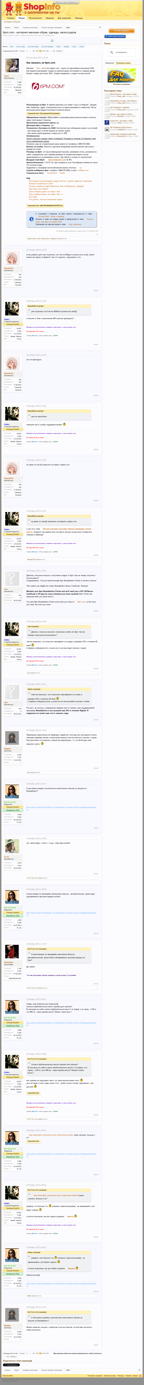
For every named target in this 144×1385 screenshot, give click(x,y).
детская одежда (47, 46)
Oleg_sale (121, 96)
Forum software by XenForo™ (21, 1379)
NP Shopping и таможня (119, 107)
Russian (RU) (8, 1376)
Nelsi (38, 238)
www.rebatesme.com (57, 160)
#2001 (96, 290)
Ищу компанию (75, 224)
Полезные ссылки (123, 63)
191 (54, 51)
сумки (81, 46)
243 (20, 595)
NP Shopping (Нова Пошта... (121, 127)
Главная (10, 18)
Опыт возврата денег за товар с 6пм (44, 192)
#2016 (96, 1115)
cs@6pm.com (83, 170)
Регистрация (121, 30)
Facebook (51, 173)
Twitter (62, 173)
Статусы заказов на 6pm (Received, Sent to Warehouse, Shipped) (56, 186)
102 (44, 51)
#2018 (96, 1237)
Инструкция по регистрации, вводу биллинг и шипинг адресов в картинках (60, 181)
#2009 (96, 720)
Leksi (39, 35)
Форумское (109, 63)
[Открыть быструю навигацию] (100, 27)
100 (37, 51)
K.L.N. (6, 857)
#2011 (96, 828)
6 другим (53, 238)
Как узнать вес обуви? (38, 189)
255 (20, 274)
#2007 (96, 611)
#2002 (96, 344)
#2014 (96, 984)
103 (47, 51)
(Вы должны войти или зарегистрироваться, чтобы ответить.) (77, 1353)
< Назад (21, 51)
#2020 (96, 1345)
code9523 (121, 130)
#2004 (96, 449)
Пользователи (35, 18)
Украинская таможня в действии (123, 134)
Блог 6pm (33, 197)
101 (40, 51)
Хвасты (70, 1217)
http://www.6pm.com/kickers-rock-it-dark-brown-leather (51, 1135)
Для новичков (64, 18)
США (17, 35)
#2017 (96, 1174)
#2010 (96, 768)
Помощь (79, 18)
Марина (7, 749)
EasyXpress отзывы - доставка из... (124, 101)
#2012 (96, 874)
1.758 (19, 968)
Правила (50, 18)
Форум (22, 18)
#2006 (96, 555)
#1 (97, 234)
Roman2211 (122, 136)
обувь (58, 46)
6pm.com (81, 602)
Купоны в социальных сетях (41, 184)
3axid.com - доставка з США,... (122, 121)
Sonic (119, 123)
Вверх (135, 1376)
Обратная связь (110, 1376)
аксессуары (20, 46)
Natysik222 (8, 268)
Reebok (120, 116)
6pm (11, 46)
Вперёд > (60, 51)
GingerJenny (31, 238)
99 (34, 51)
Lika (6, 589)
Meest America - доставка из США (123, 94)
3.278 (19, 863)
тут (80, 168)
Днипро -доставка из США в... (122, 114)
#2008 (96, 668)
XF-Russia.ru (13, 1381)
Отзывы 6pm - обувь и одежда (51, 216)
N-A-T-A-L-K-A (32, 878)
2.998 (19, 82)
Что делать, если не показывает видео (45, 199)
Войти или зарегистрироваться (66, 2)
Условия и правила (95, 1376)
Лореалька (45, 238)
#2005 (96, 500)
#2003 (96, 395)
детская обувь (33, 46)
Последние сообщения (12, 22)
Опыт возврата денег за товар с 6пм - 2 (46, 194)
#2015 (96, 1043)
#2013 (96, 933)
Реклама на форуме (121, 84)
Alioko (29, 1296)
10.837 (19, 328)
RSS (140, 1376)
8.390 (19, 755)
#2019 (96, 1291)
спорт (74, 46)
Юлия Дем (8, 962)
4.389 (19, 814)
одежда (66, 46)
